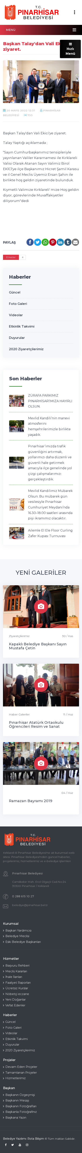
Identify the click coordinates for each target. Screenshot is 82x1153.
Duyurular (17, 338)
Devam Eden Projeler (21, 1067)
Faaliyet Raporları (18, 982)
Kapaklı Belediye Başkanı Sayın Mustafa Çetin (38, 646)
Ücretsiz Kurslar (16, 988)
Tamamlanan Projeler (21, 1072)
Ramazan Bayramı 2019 (30, 801)
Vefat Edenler (15, 1005)
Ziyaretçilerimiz (19, 636)
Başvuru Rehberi (17, 965)
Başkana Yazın (15, 1117)
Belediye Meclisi (17, 936)
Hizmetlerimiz (15, 1078)
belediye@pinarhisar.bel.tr (30, 905)
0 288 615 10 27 (23, 896)
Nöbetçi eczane (17, 994)
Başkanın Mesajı (17, 1100)
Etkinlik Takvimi (21, 326)
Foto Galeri (18, 304)
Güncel (14, 292)
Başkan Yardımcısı (18, 930)
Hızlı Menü (70, 51)
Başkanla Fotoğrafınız (21, 1112)
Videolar (16, 315)
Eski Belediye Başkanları (23, 942)
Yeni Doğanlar (15, 999)
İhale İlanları (13, 977)
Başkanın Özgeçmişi (20, 1095)
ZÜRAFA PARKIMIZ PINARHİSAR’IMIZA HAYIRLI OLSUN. (50, 401)
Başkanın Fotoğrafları (20, 1106)
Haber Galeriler (19, 714)
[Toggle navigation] (74, 12)
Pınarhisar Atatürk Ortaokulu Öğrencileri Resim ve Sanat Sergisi (36, 726)
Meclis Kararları (16, 971)
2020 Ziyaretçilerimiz (26, 349)
